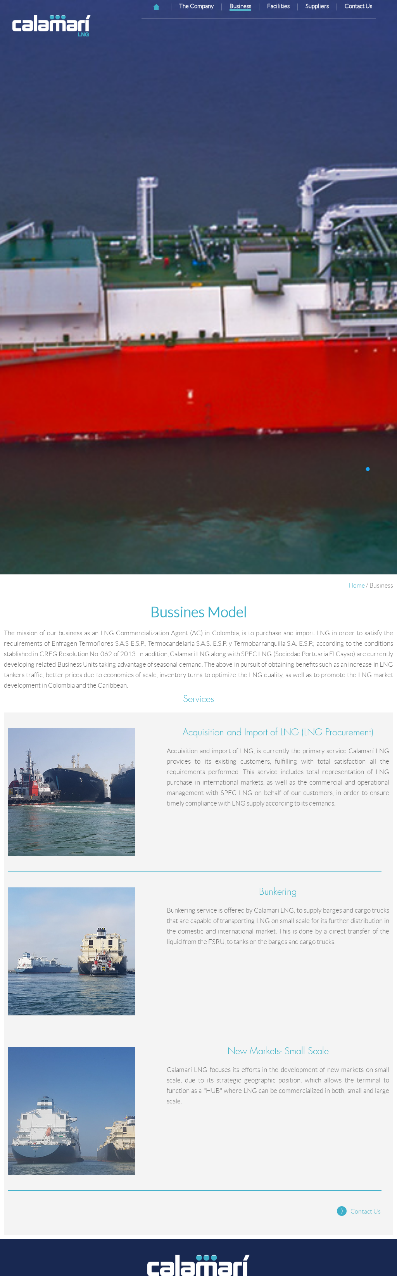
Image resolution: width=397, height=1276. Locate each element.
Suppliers (317, 6)
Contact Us (358, 6)
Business (240, 6)
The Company (196, 6)
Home (357, 585)
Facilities (278, 6)
